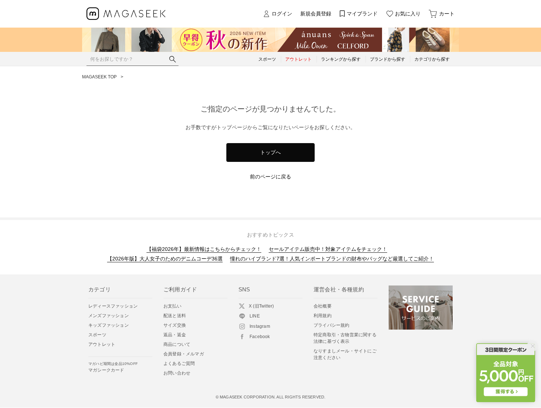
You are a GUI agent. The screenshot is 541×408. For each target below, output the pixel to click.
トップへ (270, 152)
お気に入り (408, 14)
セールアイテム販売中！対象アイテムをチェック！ (328, 249)
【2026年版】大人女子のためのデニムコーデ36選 (165, 259)
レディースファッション (113, 306)
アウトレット (101, 344)
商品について (176, 344)
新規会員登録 (315, 14)
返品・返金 (174, 334)
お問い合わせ (176, 373)
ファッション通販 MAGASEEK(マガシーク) (126, 14)
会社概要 (323, 306)
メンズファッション (108, 315)
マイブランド (362, 14)
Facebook (260, 336)
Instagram (260, 326)
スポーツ (97, 334)
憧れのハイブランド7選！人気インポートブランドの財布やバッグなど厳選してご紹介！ (332, 259)
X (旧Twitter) (261, 306)
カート (447, 14)
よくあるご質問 (179, 363)
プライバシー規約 (332, 325)
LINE (255, 316)
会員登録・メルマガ (183, 353)
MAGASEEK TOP (99, 76)
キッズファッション (108, 325)
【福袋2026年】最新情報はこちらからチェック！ (203, 249)
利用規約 (323, 315)
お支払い (172, 306)
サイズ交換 (174, 325)
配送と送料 (174, 315)
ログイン (282, 14)
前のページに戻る (270, 177)
